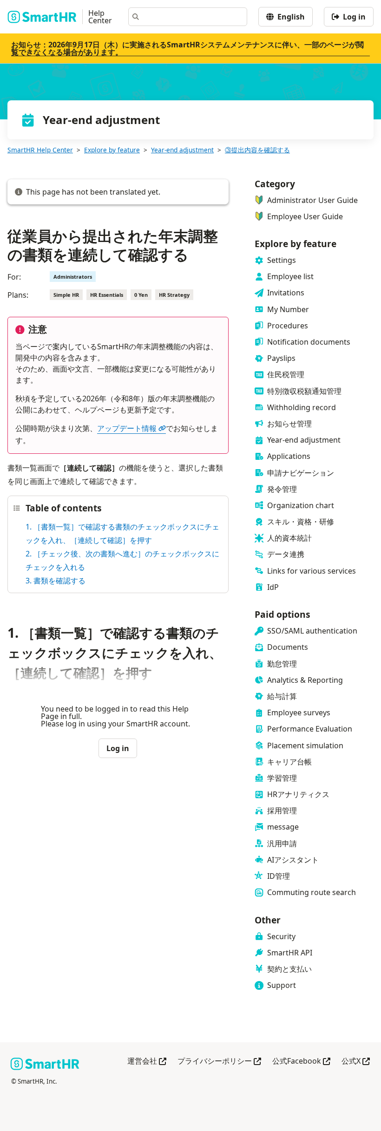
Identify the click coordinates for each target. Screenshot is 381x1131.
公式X (356, 1061)
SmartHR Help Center (40, 149)
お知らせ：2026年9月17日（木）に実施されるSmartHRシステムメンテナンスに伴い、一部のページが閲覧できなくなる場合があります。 (187, 48)
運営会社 (146, 1061)
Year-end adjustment (182, 149)
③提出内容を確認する (257, 149)
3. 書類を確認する (55, 580)
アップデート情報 (127, 428)
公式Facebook (301, 1061)
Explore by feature (112, 149)
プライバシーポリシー (219, 1061)
